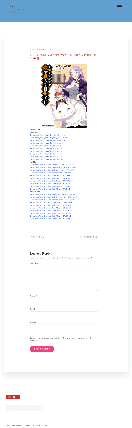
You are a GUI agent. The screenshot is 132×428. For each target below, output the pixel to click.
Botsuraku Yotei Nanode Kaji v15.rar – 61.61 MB (50, 211)
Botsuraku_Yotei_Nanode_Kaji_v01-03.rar (47, 135)
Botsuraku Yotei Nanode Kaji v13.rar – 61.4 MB (50, 175)
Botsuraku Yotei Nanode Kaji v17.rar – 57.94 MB (50, 216)
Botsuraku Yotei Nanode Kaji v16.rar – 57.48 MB (51, 213)
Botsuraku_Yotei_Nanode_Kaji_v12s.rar (46, 143)
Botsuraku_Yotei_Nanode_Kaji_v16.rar (46, 154)
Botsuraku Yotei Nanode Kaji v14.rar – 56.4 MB (50, 178)
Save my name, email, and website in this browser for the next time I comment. (60, 339)
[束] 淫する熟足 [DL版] (88, 237)
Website (33, 322)
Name (33, 296)
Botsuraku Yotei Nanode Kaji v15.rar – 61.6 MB (50, 181)
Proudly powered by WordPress (18, 425)
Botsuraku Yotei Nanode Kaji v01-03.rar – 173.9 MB (52, 165)
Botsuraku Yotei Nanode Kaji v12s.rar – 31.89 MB (51, 202)
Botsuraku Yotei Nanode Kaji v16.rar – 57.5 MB (50, 184)
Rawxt (13, 6)
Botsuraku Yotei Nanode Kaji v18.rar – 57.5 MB (50, 189)
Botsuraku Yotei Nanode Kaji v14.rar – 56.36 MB (51, 208)
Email (33, 309)
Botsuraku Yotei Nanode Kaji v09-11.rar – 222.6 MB (52, 170)
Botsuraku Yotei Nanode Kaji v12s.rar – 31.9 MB (50, 173)
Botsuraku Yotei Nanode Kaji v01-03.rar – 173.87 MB (52, 194)
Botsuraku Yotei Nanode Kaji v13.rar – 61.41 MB (50, 205)
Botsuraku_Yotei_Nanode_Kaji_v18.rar (46, 159)
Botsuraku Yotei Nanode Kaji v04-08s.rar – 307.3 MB (53, 167)
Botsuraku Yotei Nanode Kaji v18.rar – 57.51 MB (50, 219)
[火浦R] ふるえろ (37, 237)
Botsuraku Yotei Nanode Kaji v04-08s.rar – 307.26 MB (53, 197)
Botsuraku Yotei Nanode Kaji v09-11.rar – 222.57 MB (52, 200)
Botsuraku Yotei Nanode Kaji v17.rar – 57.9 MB (50, 186)
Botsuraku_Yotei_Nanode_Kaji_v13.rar (46, 146)
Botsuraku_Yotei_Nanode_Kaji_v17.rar (46, 157)
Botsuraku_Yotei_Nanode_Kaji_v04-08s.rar (48, 138)
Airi (37, 425)
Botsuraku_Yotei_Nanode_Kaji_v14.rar (46, 148)
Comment (35, 263)
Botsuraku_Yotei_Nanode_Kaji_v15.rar (46, 151)
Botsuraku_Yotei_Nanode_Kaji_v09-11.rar (47, 140)
